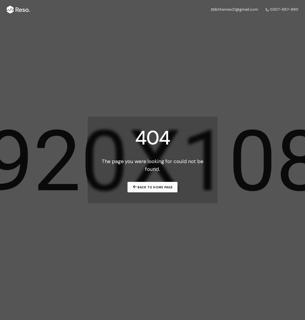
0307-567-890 (283, 9)
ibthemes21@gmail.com (236, 9)
